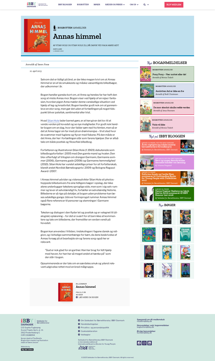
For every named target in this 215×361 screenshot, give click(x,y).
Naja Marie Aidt (110, 45)
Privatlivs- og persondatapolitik (95, 327)
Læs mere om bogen (88, 297)
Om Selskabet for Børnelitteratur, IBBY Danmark (102, 320)
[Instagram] (144, 343)
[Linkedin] (149, 343)
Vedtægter (86, 334)
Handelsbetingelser (89, 324)
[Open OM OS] (138, 4)
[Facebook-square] (139, 343)
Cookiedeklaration (89, 331)
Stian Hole (62, 45)
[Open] (148, 4)
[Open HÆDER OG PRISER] (124, 4)
